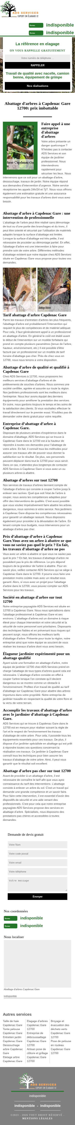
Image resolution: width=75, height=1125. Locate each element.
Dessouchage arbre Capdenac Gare (13, 1049)
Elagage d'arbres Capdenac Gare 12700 (37, 1025)
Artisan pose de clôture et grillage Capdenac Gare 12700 (37, 1055)
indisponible (60, 24)
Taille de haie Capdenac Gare (12, 1023)
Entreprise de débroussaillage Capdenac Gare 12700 (36, 1039)
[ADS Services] (28, 9)
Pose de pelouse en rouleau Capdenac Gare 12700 (61, 1047)
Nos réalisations (37, 85)
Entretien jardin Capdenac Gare (12, 1039)
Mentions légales (37, 1118)
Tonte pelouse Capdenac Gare (12, 1031)
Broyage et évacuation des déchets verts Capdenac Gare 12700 (60, 1029)
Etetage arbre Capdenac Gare (12, 1059)
